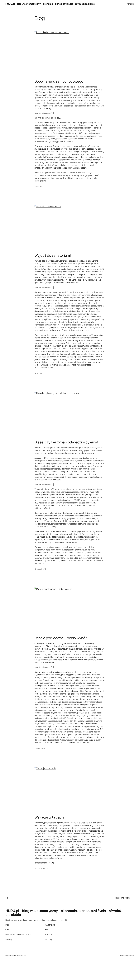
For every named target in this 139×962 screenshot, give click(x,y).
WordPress (130, 956)
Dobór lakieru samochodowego (59, 81)
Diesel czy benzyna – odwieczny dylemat (66, 442)
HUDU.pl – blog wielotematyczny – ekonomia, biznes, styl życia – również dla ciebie (50, 3)
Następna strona (124, 897)
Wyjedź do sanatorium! (53, 255)
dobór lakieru (59, 154)
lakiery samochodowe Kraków (47, 105)
